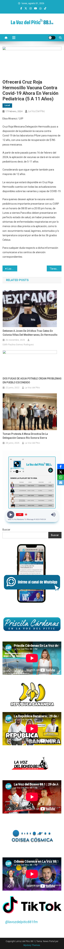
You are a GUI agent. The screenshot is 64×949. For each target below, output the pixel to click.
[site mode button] (51, 37)
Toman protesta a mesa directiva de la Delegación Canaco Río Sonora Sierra (25, 435)
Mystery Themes (31, 945)
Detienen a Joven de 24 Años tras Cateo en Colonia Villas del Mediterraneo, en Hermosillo (30, 332)
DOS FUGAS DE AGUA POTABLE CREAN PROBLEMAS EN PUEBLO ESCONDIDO (32, 380)
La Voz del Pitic (36, 111)
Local (7, 105)
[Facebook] (60, 466)
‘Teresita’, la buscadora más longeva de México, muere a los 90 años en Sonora (56, 268)
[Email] (60, 482)
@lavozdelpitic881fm (21, 922)
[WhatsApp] (60, 477)
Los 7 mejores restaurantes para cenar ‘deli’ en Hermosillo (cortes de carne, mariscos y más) (12, 268)
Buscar (6, 529)
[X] (60, 472)
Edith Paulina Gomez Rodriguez (18, 344)
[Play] (10, 515)
